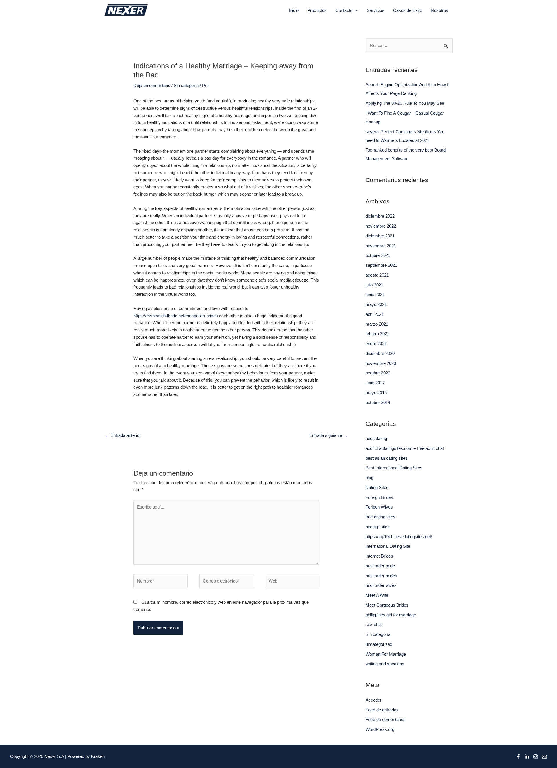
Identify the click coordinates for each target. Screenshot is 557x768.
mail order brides (381, 575)
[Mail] (544, 756)
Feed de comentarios (386, 719)
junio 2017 (375, 382)
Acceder (373, 699)
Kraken (98, 756)
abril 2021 (375, 314)
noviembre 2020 (381, 363)
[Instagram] (535, 756)
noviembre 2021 (381, 245)
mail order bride (380, 565)
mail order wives (381, 585)
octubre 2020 (378, 372)
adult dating (376, 438)
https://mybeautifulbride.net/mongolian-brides (175, 315)
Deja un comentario (151, 85)
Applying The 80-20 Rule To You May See (405, 103)
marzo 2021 (377, 324)
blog (369, 477)
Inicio (294, 10)
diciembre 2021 (380, 235)
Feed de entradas (382, 709)
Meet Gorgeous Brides (387, 605)
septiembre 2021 (381, 265)
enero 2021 (376, 343)
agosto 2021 (377, 275)
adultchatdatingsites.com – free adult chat (405, 448)
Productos (317, 10)
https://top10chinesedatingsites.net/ (399, 536)
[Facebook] (518, 756)
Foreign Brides (379, 497)
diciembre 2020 (380, 353)
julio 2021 (374, 284)
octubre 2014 (378, 402)
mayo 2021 (376, 304)
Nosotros (439, 10)
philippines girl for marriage (391, 614)
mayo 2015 (376, 392)
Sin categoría (186, 85)
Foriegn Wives (379, 506)
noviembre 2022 (381, 225)
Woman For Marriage (386, 654)
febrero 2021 (377, 333)
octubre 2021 (378, 255)
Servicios (375, 10)
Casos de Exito (407, 10)
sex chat (374, 624)
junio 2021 (375, 294)
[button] (355, 10)
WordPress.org (380, 729)
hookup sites (378, 526)
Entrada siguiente (328, 435)
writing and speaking (385, 663)
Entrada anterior (123, 435)
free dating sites (380, 516)
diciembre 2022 (380, 216)
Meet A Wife (377, 595)
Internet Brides (379, 556)
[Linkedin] (526, 756)
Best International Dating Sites (394, 467)
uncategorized (379, 644)
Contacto (343, 10)
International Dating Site (388, 546)
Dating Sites (377, 487)
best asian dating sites (387, 458)
